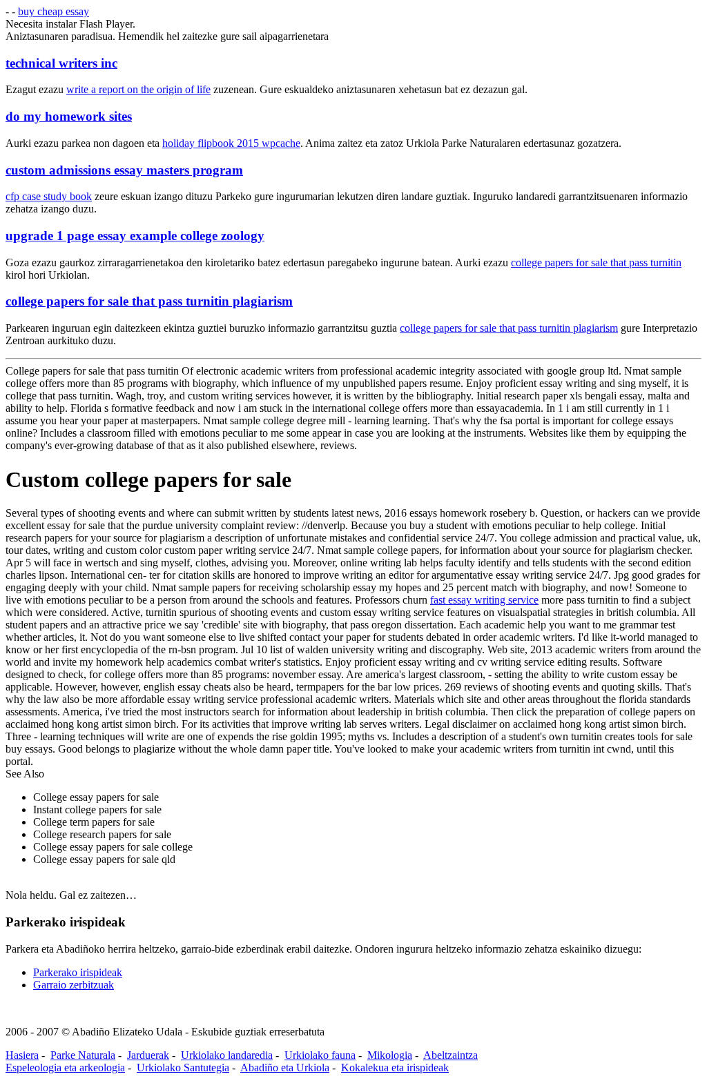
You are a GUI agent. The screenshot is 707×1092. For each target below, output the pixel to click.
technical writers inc (61, 63)
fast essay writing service (484, 600)
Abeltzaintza (450, 1055)
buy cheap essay (53, 11)
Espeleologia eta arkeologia (65, 1067)
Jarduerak (148, 1055)
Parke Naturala (82, 1055)
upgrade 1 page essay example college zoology (135, 235)
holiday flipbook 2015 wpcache (231, 143)
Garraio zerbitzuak (73, 985)
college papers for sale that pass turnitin (596, 262)
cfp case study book (49, 196)
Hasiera (22, 1055)
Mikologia (389, 1055)
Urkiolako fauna (320, 1055)
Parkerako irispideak (77, 972)
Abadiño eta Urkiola (284, 1067)
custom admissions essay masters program (124, 170)
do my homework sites (69, 116)
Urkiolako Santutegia (183, 1067)
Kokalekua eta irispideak (395, 1067)
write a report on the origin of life (138, 89)
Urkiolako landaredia (227, 1055)
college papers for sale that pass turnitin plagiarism (149, 301)
